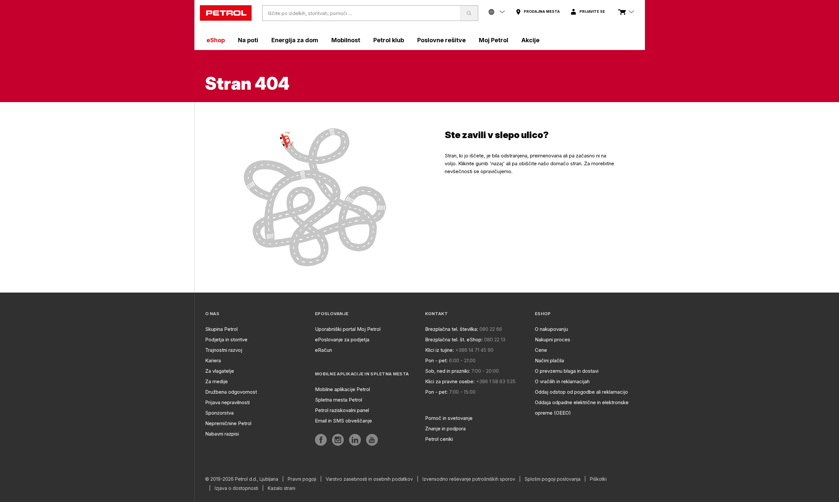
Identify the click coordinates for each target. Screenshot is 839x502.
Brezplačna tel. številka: (451, 329)
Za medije (216, 381)
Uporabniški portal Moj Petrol (347, 329)
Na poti (248, 40)
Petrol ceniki (439, 439)
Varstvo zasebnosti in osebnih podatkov (369, 479)
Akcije (530, 40)
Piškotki (598, 479)
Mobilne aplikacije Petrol (342, 389)
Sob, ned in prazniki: (447, 371)
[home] (226, 13)
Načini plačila (549, 360)
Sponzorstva (219, 413)
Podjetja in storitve (226, 339)
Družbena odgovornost (231, 392)
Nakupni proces (552, 339)
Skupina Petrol (221, 329)
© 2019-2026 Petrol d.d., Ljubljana (241, 479)
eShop (215, 40)
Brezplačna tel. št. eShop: (454, 339)
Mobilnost (345, 40)
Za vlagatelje (219, 371)
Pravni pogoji (302, 479)
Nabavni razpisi (222, 434)
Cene (541, 350)
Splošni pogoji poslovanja (552, 479)
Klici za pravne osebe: (450, 381)
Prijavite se (592, 11)
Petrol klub (388, 40)
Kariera (213, 360)
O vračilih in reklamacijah (562, 381)
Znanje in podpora (445, 428)
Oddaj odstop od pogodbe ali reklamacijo (581, 392)
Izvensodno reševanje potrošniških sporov (468, 479)
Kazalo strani (281, 488)
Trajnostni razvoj (223, 350)
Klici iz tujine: (439, 350)
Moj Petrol (493, 40)
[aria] (321, 440)
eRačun (323, 350)
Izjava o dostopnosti (236, 488)
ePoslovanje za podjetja (342, 339)
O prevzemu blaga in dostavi (566, 371)
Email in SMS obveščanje (343, 421)
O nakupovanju (551, 329)
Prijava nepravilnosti (227, 402)
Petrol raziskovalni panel (342, 410)
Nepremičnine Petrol (228, 423)
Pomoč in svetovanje (449, 418)
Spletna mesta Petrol (338, 400)
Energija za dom (294, 40)
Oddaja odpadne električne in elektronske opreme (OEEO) (582, 407)
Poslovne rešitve (441, 40)
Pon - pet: (436, 360)
